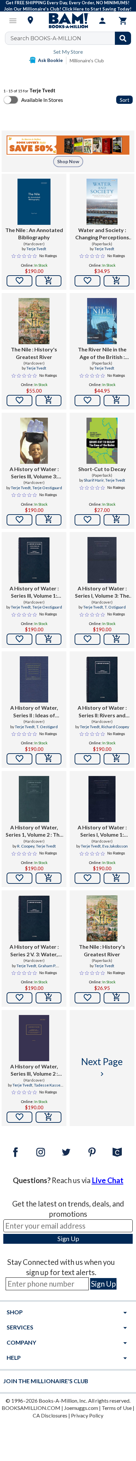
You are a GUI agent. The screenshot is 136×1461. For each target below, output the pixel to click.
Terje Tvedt (36, 248)
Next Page (102, 1067)
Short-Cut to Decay (102, 469)
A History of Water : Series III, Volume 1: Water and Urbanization (34, 592)
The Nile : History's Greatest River (34, 353)
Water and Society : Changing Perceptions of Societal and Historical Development (102, 234)
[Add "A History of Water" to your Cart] (48, 519)
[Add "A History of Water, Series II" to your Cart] (48, 758)
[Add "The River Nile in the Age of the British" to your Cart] (116, 400)
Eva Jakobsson (115, 846)
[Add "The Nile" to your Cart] (48, 280)
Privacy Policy (87, 1415)
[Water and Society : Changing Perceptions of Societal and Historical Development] (102, 201)
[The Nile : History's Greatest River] (34, 321)
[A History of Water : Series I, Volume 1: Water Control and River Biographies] (102, 799)
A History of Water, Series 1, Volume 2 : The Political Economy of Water (34, 831)
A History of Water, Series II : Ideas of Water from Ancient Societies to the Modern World (34, 711)
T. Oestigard (47, 726)
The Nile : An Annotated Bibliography (34, 233)
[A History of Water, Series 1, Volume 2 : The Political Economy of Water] (34, 799)
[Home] (68, 20)
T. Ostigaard (115, 607)
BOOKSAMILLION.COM (31, 1408)
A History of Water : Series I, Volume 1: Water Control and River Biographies (102, 831)
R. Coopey (25, 846)
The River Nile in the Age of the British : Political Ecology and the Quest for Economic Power (102, 353)
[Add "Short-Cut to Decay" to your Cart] (116, 519)
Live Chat (107, 1180)
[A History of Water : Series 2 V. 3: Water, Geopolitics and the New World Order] (34, 918)
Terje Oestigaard (47, 487)
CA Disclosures (50, 1415)
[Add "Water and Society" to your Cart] (116, 280)
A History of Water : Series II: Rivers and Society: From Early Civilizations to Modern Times (102, 711)
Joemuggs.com (81, 1408)
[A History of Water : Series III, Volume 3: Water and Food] (34, 440)
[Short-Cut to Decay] (102, 440)
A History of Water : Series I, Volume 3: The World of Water (102, 592)
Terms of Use (117, 1408)
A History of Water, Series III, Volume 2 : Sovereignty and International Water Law (34, 1070)
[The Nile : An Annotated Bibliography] (34, 201)
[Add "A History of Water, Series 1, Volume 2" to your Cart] (48, 878)
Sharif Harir (94, 480)
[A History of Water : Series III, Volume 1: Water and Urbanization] (34, 560)
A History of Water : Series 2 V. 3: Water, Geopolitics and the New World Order (34, 950)
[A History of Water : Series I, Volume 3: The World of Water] (102, 560)
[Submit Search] (123, 38)
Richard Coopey (115, 726)
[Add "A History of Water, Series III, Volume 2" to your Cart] (48, 1117)
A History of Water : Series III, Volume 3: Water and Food (34, 473)
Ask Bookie (50, 60)
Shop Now (68, 161)
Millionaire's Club (87, 60)
